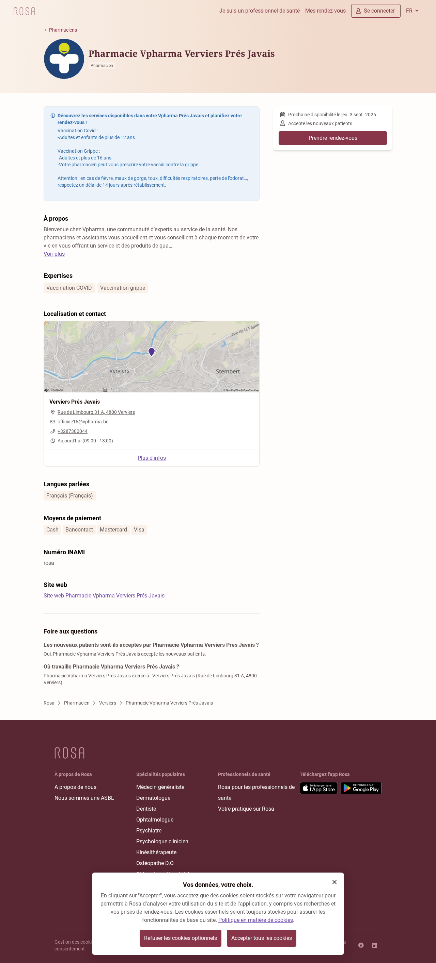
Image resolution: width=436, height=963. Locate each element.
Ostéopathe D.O (155, 863)
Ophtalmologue (154, 819)
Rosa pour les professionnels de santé (256, 792)
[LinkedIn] (375, 945)
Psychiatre (148, 830)
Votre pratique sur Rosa (246, 809)
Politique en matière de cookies (255, 920)
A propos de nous (75, 787)
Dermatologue (153, 798)
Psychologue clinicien (162, 841)
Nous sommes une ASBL (84, 798)
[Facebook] (361, 945)
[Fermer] (334, 882)
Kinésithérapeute (156, 852)
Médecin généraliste (160, 787)
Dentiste (146, 809)
